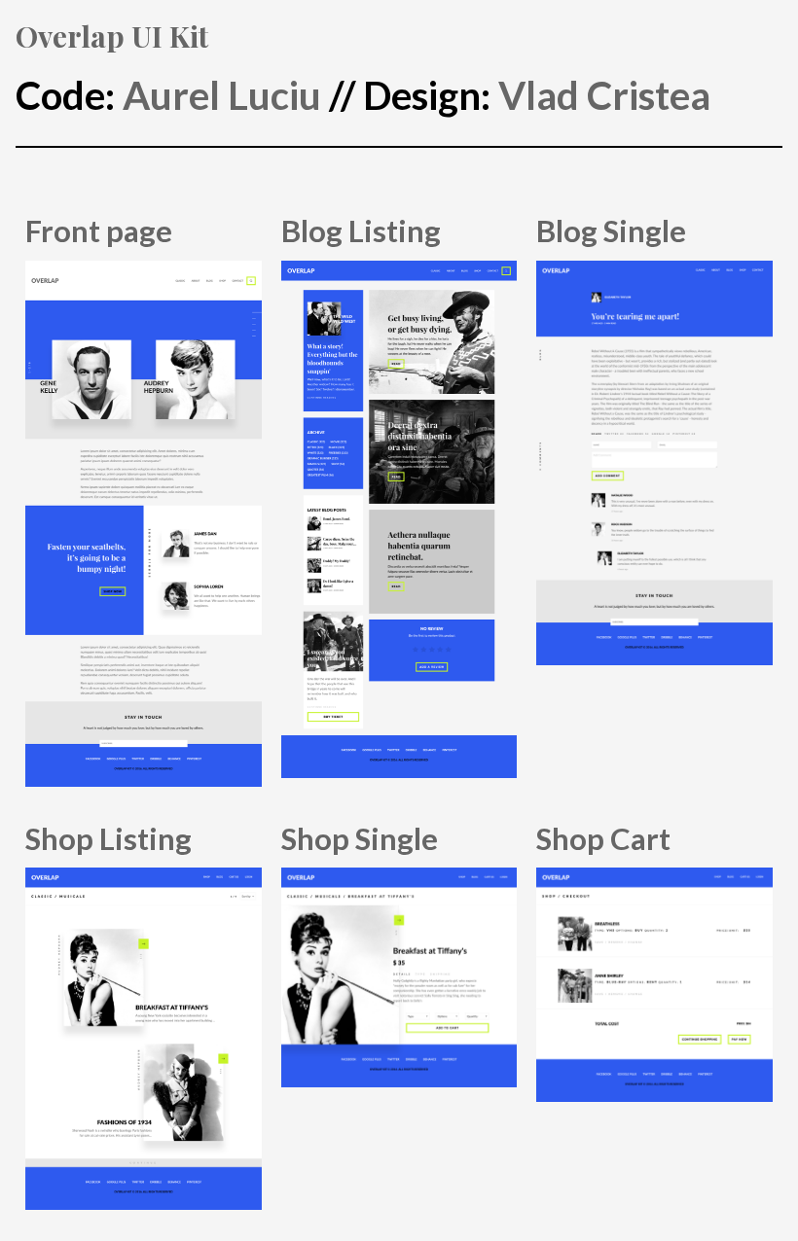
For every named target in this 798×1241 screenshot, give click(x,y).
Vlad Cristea (604, 95)
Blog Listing (361, 230)
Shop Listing (108, 838)
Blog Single (611, 230)
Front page (98, 230)
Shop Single (359, 838)
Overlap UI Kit (112, 35)
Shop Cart (603, 838)
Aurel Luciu (222, 95)
